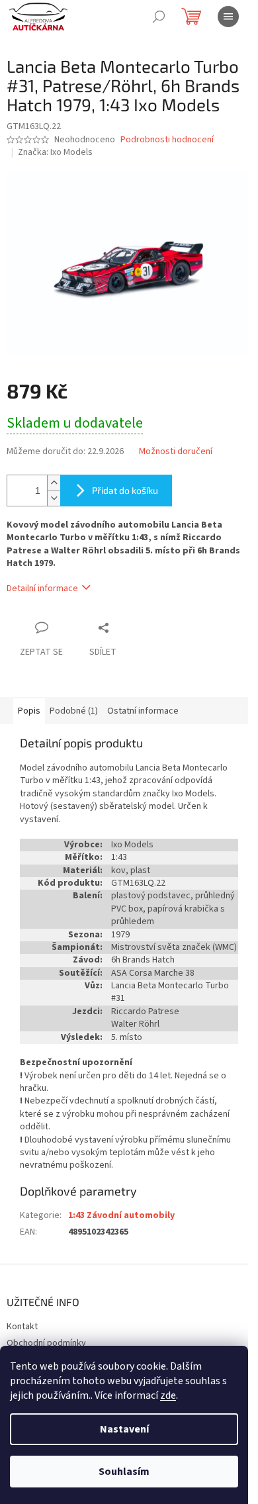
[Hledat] (159, 16)
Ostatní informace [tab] (143, 711)
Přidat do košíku (125, 490)
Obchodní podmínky (46, 1343)
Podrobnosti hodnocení (167, 140)
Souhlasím (124, 1471)
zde (168, 1395)
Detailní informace (42, 588)
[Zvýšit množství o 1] (53, 483)
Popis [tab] (29, 711)
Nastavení (124, 1429)
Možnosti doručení (175, 452)
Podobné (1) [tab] (74, 711)
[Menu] (228, 16)
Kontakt (22, 1326)
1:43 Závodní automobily (121, 1215)
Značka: (55, 152)
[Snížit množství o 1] (53, 498)
